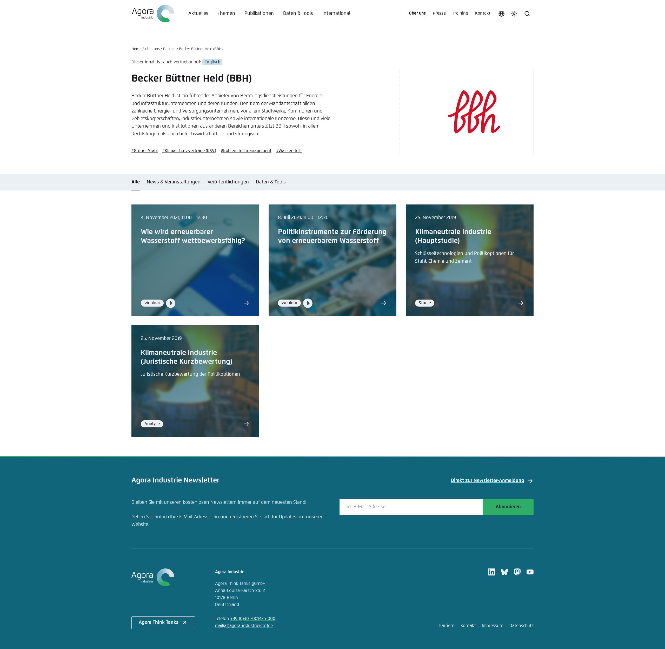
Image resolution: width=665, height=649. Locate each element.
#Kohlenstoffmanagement (246, 151)
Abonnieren (508, 507)
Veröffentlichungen (228, 182)
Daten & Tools (298, 13)
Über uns (417, 13)
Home (136, 49)
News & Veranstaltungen (174, 182)
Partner (169, 49)
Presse (439, 13)
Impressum (492, 626)
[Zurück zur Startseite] (152, 13)
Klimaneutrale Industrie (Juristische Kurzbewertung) (186, 357)
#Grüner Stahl (144, 151)
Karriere (446, 626)
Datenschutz (521, 626)
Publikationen (259, 13)
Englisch (212, 62)
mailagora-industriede (244, 626)
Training (460, 13)
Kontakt (482, 13)
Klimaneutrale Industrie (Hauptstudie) (453, 236)
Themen (226, 13)
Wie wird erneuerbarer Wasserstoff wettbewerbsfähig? (193, 236)
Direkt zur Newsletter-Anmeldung (487, 480)
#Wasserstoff (289, 151)
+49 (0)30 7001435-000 (252, 619)
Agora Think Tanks (158, 622)
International (336, 13)
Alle (135, 182)
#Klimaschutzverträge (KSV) (189, 151)
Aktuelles (198, 13)
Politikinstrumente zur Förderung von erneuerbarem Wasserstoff (332, 236)
